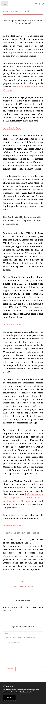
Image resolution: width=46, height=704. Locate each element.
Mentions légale (25, 692)
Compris (9, 697)
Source (23, 581)
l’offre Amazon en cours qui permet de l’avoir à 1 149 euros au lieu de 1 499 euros (23, 497)
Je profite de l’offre (12, 128)
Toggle (5, 4)
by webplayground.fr (16, 11)
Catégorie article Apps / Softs (23, 586)
